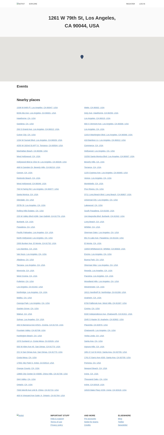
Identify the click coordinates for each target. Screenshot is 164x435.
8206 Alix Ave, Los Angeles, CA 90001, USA (36, 113)
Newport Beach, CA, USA (95, 368)
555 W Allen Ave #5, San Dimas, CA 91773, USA (38, 347)
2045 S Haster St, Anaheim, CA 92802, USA (104, 319)
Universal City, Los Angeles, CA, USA (101, 200)
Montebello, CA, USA (93, 184)
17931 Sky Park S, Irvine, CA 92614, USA (35, 363)
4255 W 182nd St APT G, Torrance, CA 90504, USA (40, 145)
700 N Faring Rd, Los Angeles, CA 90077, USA (38, 189)
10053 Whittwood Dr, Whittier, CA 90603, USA (104, 249)
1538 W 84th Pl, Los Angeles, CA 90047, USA (37, 107)
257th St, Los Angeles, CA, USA (31, 205)
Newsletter (123, 425)
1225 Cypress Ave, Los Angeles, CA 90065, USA (106, 173)
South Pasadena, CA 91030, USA (99, 211)
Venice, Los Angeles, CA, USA (97, 178)
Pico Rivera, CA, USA (94, 189)
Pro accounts (90, 419)
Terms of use (56, 422)
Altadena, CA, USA (25, 260)
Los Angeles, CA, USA (94, 129)
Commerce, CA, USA (93, 145)
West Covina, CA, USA (27, 276)
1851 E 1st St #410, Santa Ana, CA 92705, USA (105, 352)
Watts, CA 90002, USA (94, 107)
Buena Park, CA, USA (94, 260)
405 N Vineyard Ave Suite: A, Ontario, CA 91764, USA (41, 395)
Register (130, 4)
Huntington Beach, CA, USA (29, 336)
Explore (33, 4)
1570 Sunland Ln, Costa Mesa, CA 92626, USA (38, 341)
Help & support (57, 419)
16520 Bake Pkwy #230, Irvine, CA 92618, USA (105, 390)
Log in (142, 4)
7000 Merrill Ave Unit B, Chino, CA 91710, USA (38, 390)
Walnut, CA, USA (24, 314)
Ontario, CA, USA (24, 385)
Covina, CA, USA (92, 308)
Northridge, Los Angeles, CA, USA (32, 292)
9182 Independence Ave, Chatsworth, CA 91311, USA (108, 314)
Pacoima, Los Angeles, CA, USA (98, 276)
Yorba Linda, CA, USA (94, 336)
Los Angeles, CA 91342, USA (30, 287)
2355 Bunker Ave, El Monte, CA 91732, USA (36, 243)
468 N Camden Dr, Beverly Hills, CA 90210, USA (38, 167)
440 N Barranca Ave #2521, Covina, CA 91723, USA (40, 325)
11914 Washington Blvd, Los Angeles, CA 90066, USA (108, 135)
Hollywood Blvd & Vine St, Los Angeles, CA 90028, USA (42, 162)
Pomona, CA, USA (92, 363)
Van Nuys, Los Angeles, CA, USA (32, 254)
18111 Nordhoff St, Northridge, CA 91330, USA (105, 292)
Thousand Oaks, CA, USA (96, 379)
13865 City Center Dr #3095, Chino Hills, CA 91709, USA (42, 374)
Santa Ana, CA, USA (93, 341)
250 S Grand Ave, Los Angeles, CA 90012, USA (38, 129)
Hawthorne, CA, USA (26, 118)
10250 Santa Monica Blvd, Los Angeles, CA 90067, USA (109, 156)
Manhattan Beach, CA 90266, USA (32, 151)
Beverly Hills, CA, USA (94, 162)
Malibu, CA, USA (24, 298)
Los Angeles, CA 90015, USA (97, 118)
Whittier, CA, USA (92, 227)
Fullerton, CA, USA (25, 281)
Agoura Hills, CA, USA (94, 347)
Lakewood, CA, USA (93, 205)
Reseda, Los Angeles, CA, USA (98, 271)
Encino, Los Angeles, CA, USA (98, 254)
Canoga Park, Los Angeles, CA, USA (33, 303)
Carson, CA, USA (24, 173)
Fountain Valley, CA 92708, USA (31, 330)
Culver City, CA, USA (26, 135)
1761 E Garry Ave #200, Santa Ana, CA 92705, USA (107, 357)
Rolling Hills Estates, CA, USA (30, 211)
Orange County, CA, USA (28, 368)
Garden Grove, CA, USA (28, 308)
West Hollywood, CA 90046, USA (31, 184)
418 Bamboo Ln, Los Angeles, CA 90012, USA (105, 140)
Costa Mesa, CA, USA (27, 357)
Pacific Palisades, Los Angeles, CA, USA (35, 232)
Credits (87, 425)
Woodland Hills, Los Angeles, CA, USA (101, 281)
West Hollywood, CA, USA (28, 156)
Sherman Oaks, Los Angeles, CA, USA (101, 232)
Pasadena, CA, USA (26, 227)
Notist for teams (91, 422)
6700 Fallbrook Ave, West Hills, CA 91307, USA (105, 303)
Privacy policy (57, 425)
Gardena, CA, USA (25, 124)
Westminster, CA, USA (94, 287)
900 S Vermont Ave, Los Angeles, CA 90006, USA (106, 124)
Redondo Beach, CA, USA (28, 178)
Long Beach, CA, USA (94, 222)
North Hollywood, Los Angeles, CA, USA (35, 238)
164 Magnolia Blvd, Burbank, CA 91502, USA (104, 216)
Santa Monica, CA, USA (27, 194)
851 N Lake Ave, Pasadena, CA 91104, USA (104, 238)
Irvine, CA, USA (91, 374)
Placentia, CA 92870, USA (96, 325)
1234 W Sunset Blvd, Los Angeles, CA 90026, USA (39, 140)
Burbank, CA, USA (25, 222)
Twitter (121, 422)
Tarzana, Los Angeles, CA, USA (31, 265)
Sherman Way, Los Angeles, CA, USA (101, 265)
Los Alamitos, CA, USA (27, 249)
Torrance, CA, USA (92, 167)
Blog (120, 419)
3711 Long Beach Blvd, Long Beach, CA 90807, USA (107, 194)
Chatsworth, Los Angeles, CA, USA (100, 330)
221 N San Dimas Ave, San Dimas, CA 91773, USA (39, 352)
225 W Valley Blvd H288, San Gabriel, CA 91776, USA (41, 216)
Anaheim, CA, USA (92, 298)
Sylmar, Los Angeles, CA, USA (30, 319)
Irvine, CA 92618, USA (94, 385)
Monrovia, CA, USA (25, 271)
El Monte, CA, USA (92, 243)
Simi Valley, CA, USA (26, 379)
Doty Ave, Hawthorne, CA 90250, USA (101, 113)
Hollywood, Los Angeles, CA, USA (99, 151)
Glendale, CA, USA (25, 200)
